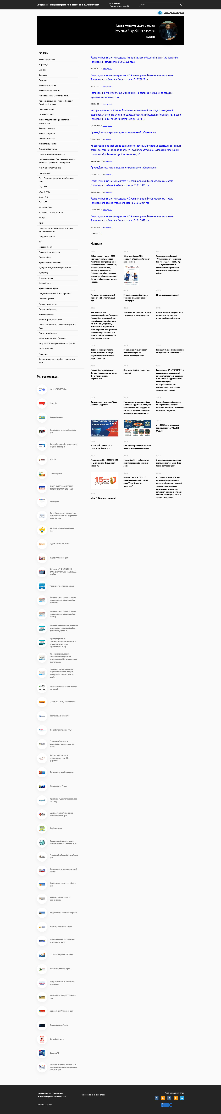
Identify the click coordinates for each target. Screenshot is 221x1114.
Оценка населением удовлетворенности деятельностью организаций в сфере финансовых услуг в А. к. (64, 628)
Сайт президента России (58, 786)
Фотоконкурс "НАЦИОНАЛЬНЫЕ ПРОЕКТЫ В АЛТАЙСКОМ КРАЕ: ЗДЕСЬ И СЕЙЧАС (63, 572)
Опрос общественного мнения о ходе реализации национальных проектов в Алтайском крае (63, 516)
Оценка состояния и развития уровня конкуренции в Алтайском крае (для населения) (63, 600)
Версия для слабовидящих (174, 13)
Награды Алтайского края (59, 558)
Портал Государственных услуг (60, 730)
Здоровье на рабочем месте (59, 544)
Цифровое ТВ (54, 1053)
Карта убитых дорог (57, 1039)
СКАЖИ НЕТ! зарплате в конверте (61, 954)
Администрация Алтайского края (61, 1011)
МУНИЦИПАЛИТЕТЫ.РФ (58, 389)
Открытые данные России (59, 1025)
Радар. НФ (53, 403)
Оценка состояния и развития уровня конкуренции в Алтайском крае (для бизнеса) (63, 614)
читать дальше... (107, 69)
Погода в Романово (56, 417)
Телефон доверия (56, 828)
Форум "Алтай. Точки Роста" (59, 716)
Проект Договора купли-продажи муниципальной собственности (123, 132)
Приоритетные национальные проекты (63, 912)
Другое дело (54, 501)
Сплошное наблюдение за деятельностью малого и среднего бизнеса (62, 744)
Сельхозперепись (56, 473)
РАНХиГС (53, 459)
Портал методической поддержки (62, 772)
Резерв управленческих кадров (61, 926)
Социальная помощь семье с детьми (62, 702)
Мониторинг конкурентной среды (62, 586)
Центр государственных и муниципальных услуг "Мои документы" (59, 758)
